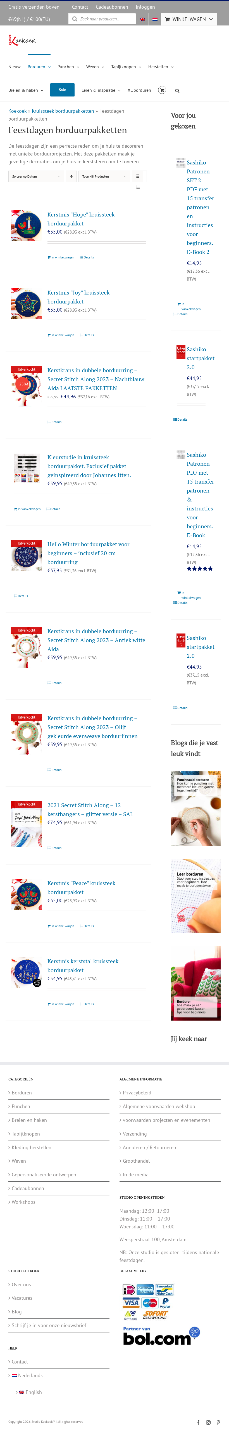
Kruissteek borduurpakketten (63, 111)
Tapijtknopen (26, 1133)
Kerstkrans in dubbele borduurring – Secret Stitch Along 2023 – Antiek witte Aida (96, 640)
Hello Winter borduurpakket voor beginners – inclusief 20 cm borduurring (88, 553)
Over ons (21, 1284)
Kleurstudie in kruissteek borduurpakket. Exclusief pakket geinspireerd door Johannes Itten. (89, 466)
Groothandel (136, 1161)
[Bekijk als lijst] (137, 187)
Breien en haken (29, 1120)
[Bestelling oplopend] (71, 176)
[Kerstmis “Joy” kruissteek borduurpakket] (26, 303)
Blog (17, 1311)
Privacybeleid (137, 1092)
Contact (20, 1361)
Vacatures (22, 1298)
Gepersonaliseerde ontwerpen (44, 1174)
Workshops (23, 1202)
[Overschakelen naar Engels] (142, 19)
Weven (19, 1161)
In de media (136, 1174)
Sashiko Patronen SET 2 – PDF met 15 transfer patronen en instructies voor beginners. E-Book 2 (200, 207)
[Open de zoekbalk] (177, 89)
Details (89, 257)
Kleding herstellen (31, 1147)
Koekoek (17, 111)
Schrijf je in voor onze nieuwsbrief (49, 1325)
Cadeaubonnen (28, 1188)
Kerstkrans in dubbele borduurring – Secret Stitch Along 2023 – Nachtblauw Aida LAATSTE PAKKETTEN (95, 379)
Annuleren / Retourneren (149, 1147)
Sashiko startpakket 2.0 (200, 358)
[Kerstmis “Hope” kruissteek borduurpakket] (26, 225)
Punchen (21, 1106)
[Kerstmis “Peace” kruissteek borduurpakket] (26, 894)
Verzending (135, 1133)
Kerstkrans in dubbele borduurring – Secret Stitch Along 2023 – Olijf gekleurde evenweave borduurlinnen (92, 727)
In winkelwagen (62, 257)
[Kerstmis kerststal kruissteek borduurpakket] (26, 972)
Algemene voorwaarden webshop (159, 1106)
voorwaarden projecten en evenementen (166, 1120)
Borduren (22, 1092)
